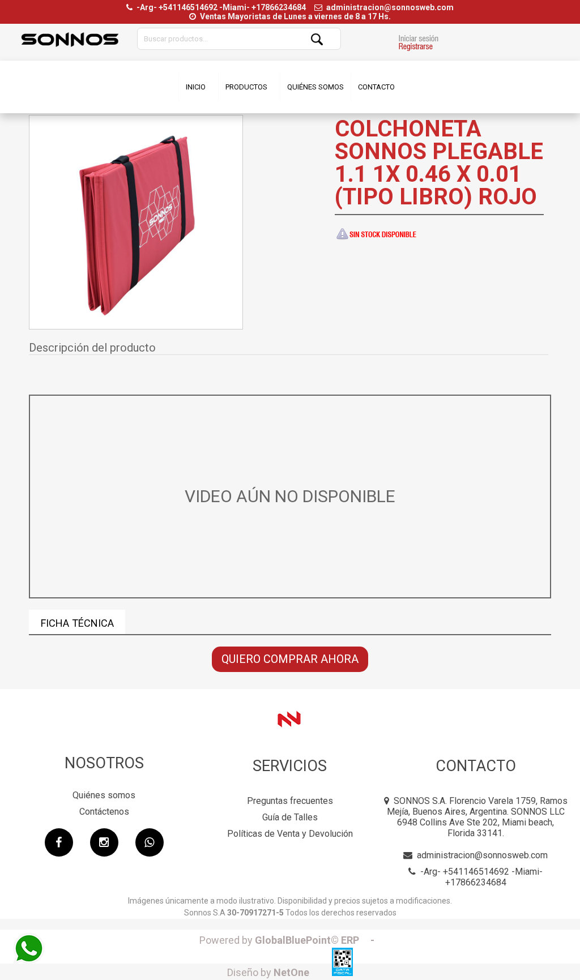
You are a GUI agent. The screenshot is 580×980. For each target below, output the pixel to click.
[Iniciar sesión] (418, 44)
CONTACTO (376, 87)
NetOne (268, 972)
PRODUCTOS (246, 87)
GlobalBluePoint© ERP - (290, 940)
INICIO (196, 87)
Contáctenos (104, 811)
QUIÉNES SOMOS (315, 87)
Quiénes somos (103, 795)
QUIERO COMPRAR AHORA (290, 659)
